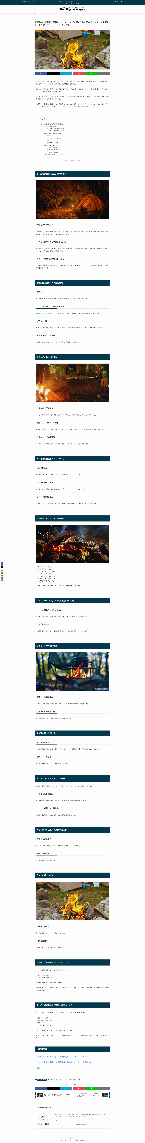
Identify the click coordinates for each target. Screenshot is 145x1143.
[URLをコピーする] (104, 73)
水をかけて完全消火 (51, 147)
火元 (79, 1079)
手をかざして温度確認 (52, 152)
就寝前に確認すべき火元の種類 (52, 133)
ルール (60, 1079)
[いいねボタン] (38, 1068)
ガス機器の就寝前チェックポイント (54, 155)
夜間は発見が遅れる (51, 126)
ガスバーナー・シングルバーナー (55, 138)
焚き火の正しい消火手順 (50, 145)
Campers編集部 (43, 1124)
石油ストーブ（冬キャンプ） (54, 142)
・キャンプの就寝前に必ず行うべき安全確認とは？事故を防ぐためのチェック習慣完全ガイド (64, 1062)
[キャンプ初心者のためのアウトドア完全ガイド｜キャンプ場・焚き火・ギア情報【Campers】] (72, 9)
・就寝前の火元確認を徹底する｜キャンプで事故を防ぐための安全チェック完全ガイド (62, 1057)
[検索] (122, 1)
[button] (41, 73)
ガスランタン (50, 140)
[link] (56, 1120)
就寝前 (74, 1079)
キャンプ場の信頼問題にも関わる (55, 130)
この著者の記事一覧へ (81, 1124)
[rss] (119, 1)
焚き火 (48, 135)
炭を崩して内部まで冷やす (53, 149)
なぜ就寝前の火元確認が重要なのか (54, 124)
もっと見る (72, 160)
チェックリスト (53, 1079)
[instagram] (117, 1)
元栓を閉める (50, 157)
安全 (70, 1079)
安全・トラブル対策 (41, 1079)
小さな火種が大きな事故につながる (55, 128)
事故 (66, 1079)
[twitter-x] (115, 1)
